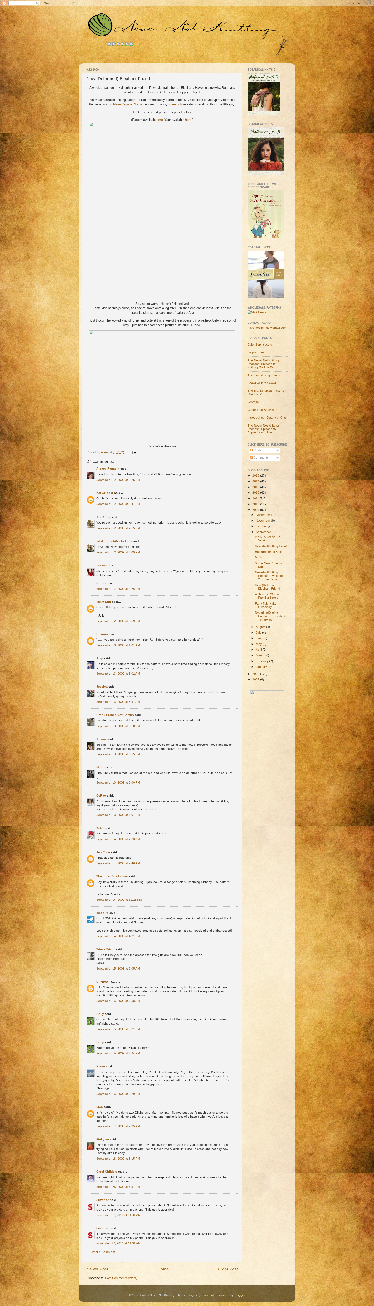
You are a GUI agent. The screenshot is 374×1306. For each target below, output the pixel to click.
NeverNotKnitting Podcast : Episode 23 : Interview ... (271, 616)
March (260, 655)
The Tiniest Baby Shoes (264, 375)
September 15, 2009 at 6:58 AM (118, 1000)
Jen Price (103, 852)
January (262, 666)
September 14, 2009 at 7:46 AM (118, 863)
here (159, 119)
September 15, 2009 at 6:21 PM (118, 1029)
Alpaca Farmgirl (107, 468)
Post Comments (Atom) (121, 1278)
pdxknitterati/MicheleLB (114, 541)
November (263, 520)
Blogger (239, 1295)
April (259, 649)
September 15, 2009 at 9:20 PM (118, 1094)
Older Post (228, 1269)
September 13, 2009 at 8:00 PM (118, 782)
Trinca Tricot (105, 949)
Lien (99, 1107)
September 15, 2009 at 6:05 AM (118, 968)
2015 (256, 475)
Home (163, 1269)
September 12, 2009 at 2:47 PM (118, 504)
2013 (256, 487)
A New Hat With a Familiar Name (267, 596)
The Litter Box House (112, 876)
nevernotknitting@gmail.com (267, 327)
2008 (256, 674)
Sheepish (175, 104)
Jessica (102, 686)
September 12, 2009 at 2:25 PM (118, 480)
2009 (256, 509)
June (259, 638)
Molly (258, 557)
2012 (256, 492)
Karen (100, 1066)
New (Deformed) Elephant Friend (267, 586)
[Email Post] (134, 452)
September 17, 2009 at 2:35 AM (118, 1126)
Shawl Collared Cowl (262, 383)
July (259, 632)
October (262, 526)
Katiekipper (104, 493)
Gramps (253, 402)
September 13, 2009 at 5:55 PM (118, 754)
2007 (256, 679)
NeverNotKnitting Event (271, 546)
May (259, 644)
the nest (102, 565)
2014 (256, 481)
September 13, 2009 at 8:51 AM (118, 701)
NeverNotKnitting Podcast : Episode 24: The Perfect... (269, 576)
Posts (257, 450)
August (261, 627)
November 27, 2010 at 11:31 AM (118, 1215)
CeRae (101, 795)
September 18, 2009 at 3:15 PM (118, 1158)
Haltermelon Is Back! (269, 551)
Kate (99, 828)
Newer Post (97, 1269)
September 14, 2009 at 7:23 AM (118, 839)
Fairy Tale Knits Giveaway (265, 605)
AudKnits (103, 517)
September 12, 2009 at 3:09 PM (118, 552)
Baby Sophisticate (260, 344)
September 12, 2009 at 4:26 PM (118, 588)
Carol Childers (106, 1171)
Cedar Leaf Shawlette (262, 409)
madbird (102, 913)
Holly (100, 1014)
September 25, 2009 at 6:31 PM (118, 1186)
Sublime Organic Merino (126, 104)
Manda (101, 767)
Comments (261, 457)
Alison (101, 739)
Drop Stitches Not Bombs (115, 715)
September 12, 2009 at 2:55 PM (118, 528)
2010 (256, 504)
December (263, 514)
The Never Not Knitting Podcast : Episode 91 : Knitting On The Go (263, 364)
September (264, 531)
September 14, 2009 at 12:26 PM (119, 899)
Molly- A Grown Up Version (267, 538)
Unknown (103, 634)
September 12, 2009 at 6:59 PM (118, 621)
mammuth (209, 1295)
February (262, 661)
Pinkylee (102, 1139)
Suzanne (102, 1200)
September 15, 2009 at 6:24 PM (118, 1053)
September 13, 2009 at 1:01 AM (118, 645)
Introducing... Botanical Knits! (267, 417)
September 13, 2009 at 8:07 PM (118, 814)
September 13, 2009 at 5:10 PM (118, 726)
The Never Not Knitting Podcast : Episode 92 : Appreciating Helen (263, 429)
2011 (256, 498)
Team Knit (103, 601)
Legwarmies (256, 352)
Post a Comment (103, 1252)
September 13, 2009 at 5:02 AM (118, 673)
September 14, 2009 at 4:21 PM (118, 936)
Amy (99, 658)
